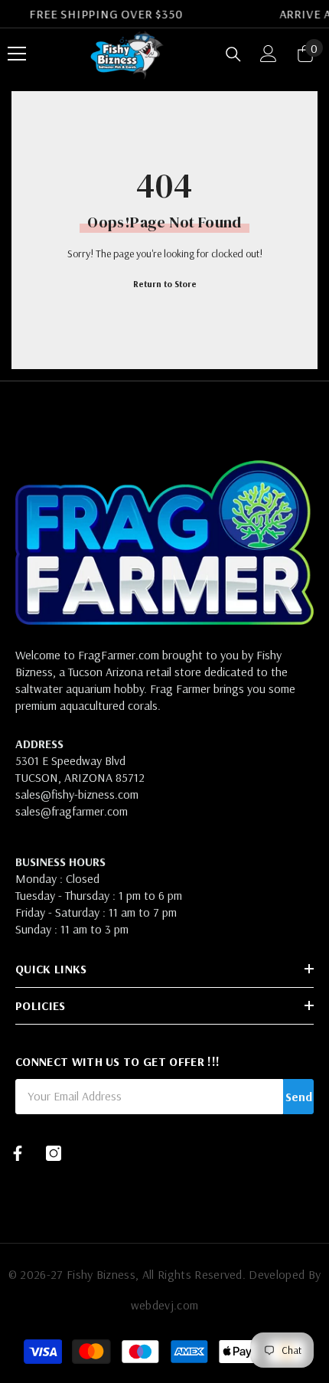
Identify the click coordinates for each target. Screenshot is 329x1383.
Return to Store (165, 283)
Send (298, 1096)
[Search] (233, 54)
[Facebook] (17, 1153)
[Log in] (268, 53)
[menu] (17, 53)
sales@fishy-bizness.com (76, 794)
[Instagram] (53, 1153)
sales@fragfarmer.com (71, 811)
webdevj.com (165, 1305)
